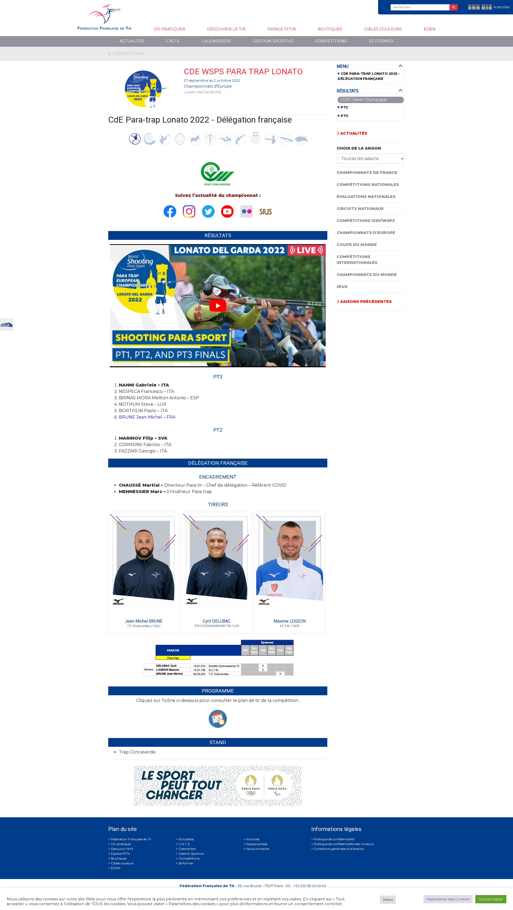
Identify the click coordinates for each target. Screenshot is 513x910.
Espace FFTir (281, 29)
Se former (381, 41)
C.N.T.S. (173, 41)
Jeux (342, 286)
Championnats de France (367, 172)
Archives (252, 839)
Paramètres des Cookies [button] (448, 899)
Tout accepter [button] (491, 899)
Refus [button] (388, 899)
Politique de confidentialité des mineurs (344, 844)
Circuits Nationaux (360, 208)
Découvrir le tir (226, 29)
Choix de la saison (359, 148)
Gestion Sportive (273, 41)
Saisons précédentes (365, 301)
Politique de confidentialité (334, 839)
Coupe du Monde (357, 244)
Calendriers (216, 41)
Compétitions (331, 41)
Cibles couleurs (383, 29)
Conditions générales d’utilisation (339, 849)
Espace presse (256, 844)
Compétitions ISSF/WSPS (366, 220)
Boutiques (330, 29)
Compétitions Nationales (368, 184)
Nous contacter (258, 849)
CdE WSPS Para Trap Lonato (243, 71)
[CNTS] (7, 324)
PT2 (344, 107)
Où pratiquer (169, 29)
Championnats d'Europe (208, 86)
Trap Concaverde (137, 752)
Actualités (132, 41)
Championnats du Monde (367, 274)
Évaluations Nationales (366, 196)
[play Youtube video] (217, 305)
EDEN (430, 29)
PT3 (344, 116)
